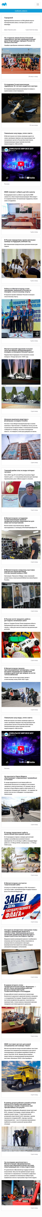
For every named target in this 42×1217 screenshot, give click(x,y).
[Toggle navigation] (38, 4)
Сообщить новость (21, 11)
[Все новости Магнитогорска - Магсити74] (4, 4)
